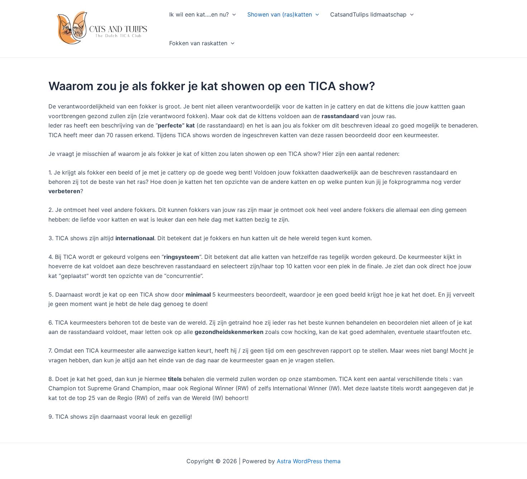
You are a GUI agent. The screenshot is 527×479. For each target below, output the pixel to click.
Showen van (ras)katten (279, 14)
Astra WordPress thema (309, 461)
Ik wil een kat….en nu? (199, 14)
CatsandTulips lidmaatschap (368, 14)
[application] (232, 14)
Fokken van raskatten (198, 43)
